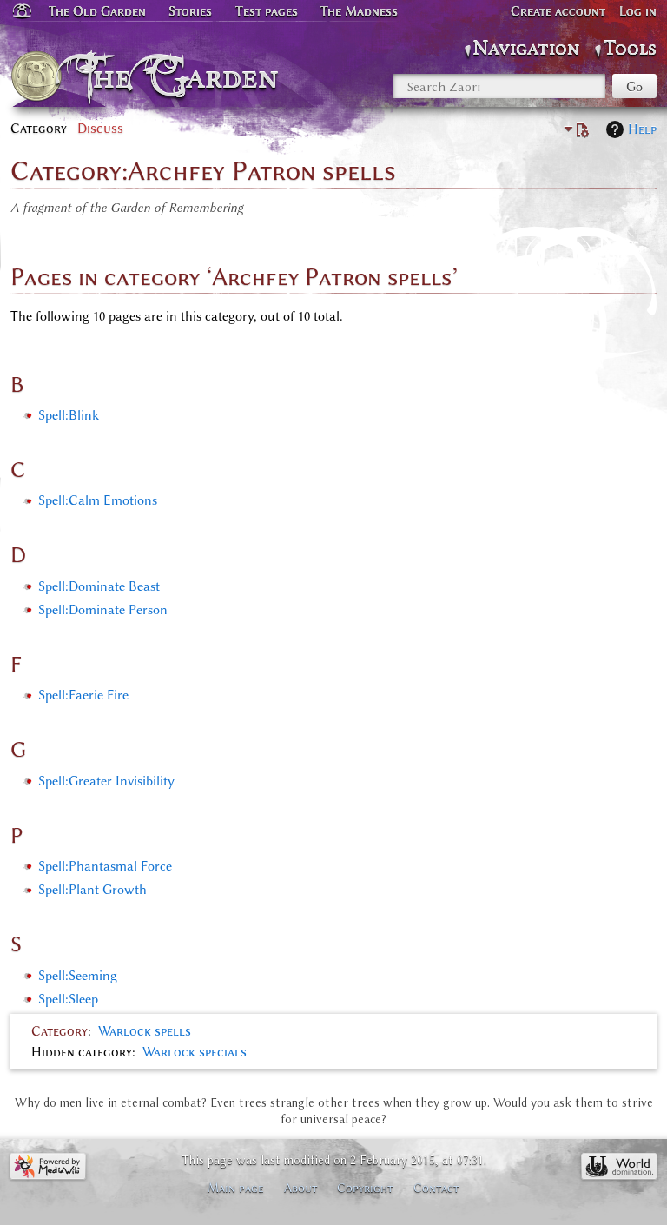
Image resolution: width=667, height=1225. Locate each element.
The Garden (183, 76)
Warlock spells (144, 1031)
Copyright (365, 1187)
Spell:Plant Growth (92, 889)
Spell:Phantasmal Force (105, 866)
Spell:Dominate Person (103, 610)
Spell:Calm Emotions (97, 500)
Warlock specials (194, 1052)
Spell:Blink (68, 415)
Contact (436, 1187)
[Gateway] (20, 11)
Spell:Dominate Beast (99, 586)
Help (642, 129)
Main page (236, 1187)
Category (59, 1031)
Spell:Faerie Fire (83, 695)
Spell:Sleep (68, 999)
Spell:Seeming (77, 975)
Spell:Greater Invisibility (106, 781)
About (301, 1187)
